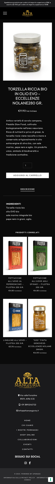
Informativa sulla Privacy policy (19, 478)
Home (27, 420)
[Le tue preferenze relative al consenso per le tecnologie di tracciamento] (50, 479)
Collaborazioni (27, 439)
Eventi (28, 444)
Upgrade (37, 474)
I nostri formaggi (27, 430)
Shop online (27, 435)
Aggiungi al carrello (27, 175)
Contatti (27, 449)
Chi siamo (27, 425)
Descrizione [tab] (27, 189)
